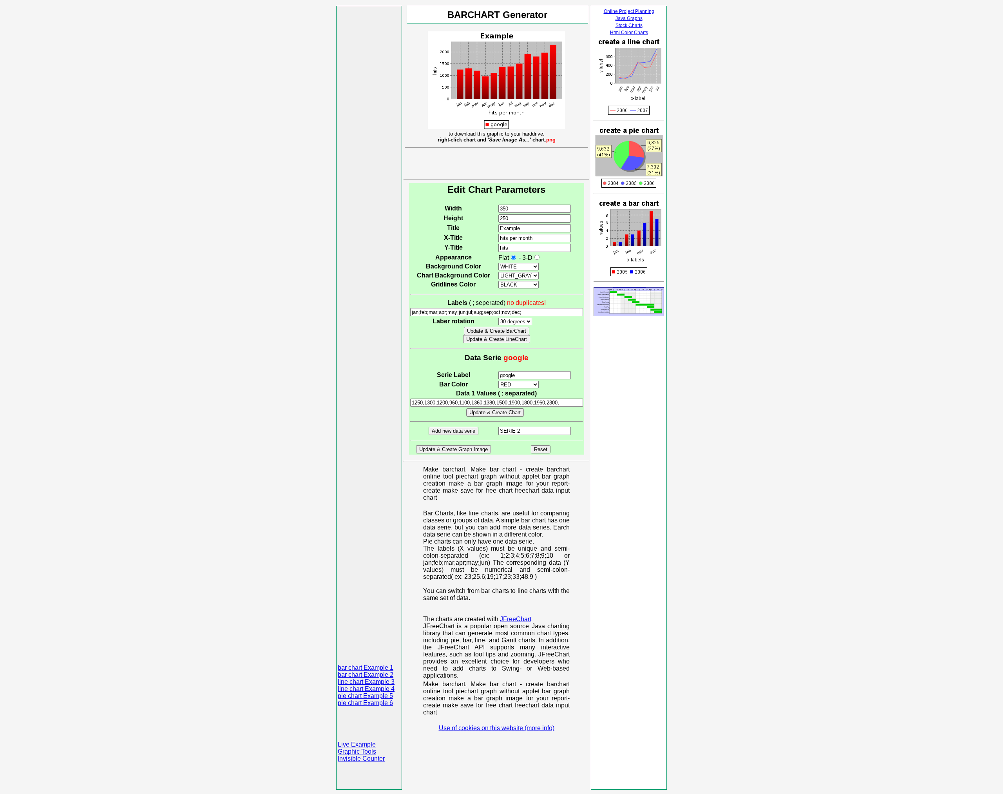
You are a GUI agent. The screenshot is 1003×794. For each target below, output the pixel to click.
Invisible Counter (361, 758)
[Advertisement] (369, 125)
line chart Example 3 (366, 681)
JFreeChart (515, 619)
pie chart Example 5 (365, 695)
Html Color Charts (629, 32)
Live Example (357, 744)
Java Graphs (629, 18)
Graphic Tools (357, 751)
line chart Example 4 (366, 688)
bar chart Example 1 (365, 667)
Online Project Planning (629, 11)
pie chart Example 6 (365, 703)
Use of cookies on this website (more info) (496, 728)
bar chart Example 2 (365, 674)
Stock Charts (629, 25)
